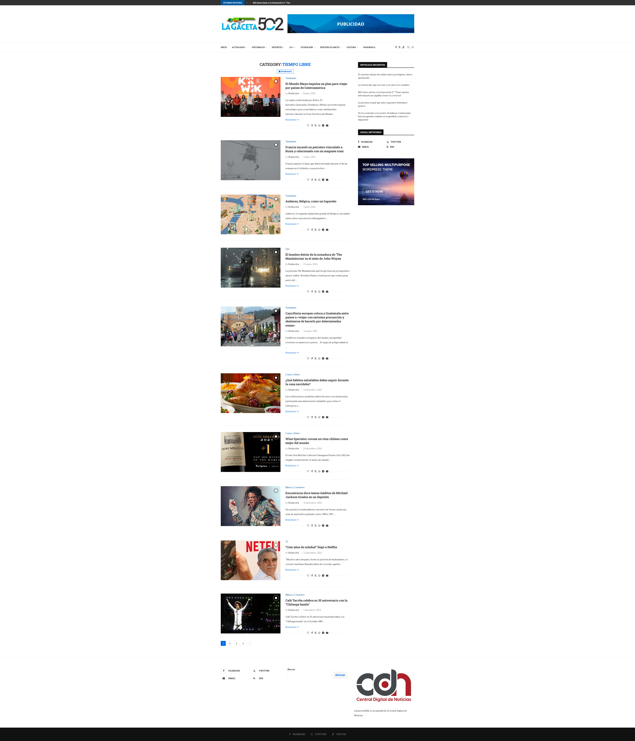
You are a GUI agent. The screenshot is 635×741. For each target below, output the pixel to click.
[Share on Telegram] (323, 125)
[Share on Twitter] (315, 125)
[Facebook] (396, 47)
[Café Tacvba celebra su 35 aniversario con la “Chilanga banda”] (250, 613)
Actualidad (238, 47)
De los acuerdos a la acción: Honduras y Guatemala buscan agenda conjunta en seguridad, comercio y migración (384, 116)
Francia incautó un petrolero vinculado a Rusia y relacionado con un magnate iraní (314, 149)
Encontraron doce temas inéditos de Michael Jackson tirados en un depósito (316, 495)
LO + (291, 47)
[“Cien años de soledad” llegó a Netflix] (250, 560)
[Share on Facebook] (312, 125)
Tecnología (306, 47)
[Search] (408, 47)
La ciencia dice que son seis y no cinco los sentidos (383, 84)
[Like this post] (308, 125)
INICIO (224, 47)
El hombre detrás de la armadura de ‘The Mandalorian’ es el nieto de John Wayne (313, 256)
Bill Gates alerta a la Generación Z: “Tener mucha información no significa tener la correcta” (383, 94)
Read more (290, 119)
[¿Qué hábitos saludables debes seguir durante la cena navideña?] (250, 393)
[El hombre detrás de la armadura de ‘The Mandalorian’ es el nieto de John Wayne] (250, 267)
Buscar (291, 669)
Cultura (351, 47)
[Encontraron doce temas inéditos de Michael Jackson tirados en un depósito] (250, 506)
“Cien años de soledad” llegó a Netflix (311, 547)
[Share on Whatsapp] (319, 125)
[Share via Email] (327, 125)
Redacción (293, 93)
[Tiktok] (403, 47)
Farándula (369, 47)
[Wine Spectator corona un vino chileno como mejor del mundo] (250, 452)
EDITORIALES (258, 47)
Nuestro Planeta (329, 47)
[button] (247, 2)
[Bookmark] (412, 47)
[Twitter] (399, 47)
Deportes (277, 47)
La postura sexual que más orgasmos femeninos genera (279, 2)
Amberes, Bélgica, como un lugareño (310, 201)
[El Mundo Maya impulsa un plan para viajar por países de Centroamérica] (250, 97)
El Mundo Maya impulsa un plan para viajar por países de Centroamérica (316, 86)
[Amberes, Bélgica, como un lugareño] (250, 214)
